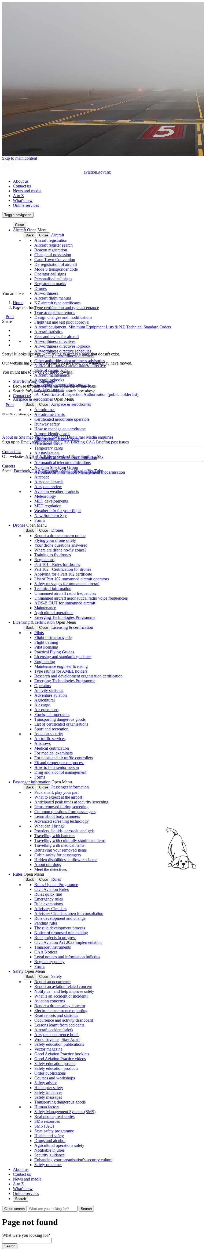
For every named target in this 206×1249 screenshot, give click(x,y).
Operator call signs (50, 274)
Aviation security (48, 733)
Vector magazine (48, 1049)
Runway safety (47, 424)
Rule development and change (60, 918)
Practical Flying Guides (54, 652)
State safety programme (54, 1131)
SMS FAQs (44, 1126)
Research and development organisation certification (78, 676)
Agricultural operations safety (59, 1145)
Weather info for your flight (57, 510)
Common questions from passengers (64, 811)
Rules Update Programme (56, 884)
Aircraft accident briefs (53, 1030)
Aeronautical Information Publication (65, 457)
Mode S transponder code (56, 269)
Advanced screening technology (61, 821)
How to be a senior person (56, 767)
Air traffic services (49, 738)
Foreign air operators (51, 714)
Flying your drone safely (55, 540)
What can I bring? (49, 826)
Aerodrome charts (49, 414)
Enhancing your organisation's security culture (73, 1160)
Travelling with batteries (54, 835)
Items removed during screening (61, 806)
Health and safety (49, 1135)
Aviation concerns (49, 1001)
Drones (40, 288)
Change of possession (52, 254)
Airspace (41, 477)
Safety (18, 971)
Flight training (46, 642)
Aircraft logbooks (49, 380)
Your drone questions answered (60, 545)
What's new (23, 200)
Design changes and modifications (63, 317)
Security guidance (49, 1155)
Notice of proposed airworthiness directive (70, 365)
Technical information (52, 588)
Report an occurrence (52, 981)
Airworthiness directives (54, 341)
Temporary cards (48, 448)
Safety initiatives (48, 1092)
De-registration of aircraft (55, 264)
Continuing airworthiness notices (62, 384)
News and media (27, 191)
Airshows (42, 743)
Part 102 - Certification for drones (62, 569)
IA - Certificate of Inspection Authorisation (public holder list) (86, 394)
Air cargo (42, 705)
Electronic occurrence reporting (60, 1010)
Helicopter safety (48, 1087)
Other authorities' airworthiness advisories (69, 360)
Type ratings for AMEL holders (60, 671)
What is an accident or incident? (61, 996)
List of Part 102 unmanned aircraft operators (71, 579)
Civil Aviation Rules (51, 889)
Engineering (44, 661)
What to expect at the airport (58, 797)
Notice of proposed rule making (61, 932)
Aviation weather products (56, 491)
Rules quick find (48, 894)
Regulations (44, 559)
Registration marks (50, 283)
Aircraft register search (53, 245)
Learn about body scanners (57, 816)
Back (30, 235)
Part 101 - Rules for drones (57, 564)
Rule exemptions (48, 904)
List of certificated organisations (61, 724)
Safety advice (45, 1083)
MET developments (51, 501)
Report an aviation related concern (63, 986)
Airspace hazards (48, 482)
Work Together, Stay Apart (57, 1039)
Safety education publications (59, 1044)
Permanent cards (48, 443)
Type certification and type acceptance (66, 307)
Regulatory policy (49, 961)
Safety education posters (54, 1063)
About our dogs (47, 864)
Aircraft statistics (48, 332)
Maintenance (45, 608)
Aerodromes (44, 409)
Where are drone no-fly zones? (60, 550)
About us (20, 181)
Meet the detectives (50, 869)
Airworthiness (46, 293)
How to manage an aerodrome (60, 429)
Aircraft (19, 230)
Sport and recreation (51, 729)
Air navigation (46, 453)
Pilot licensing (46, 647)
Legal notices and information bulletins (67, 957)
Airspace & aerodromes (33, 399)
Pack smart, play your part (56, 792)
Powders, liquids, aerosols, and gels (64, 831)
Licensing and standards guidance (62, 656)
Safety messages (48, 1097)
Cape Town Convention (54, 259)
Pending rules (45, 923)
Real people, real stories (54, 1116)
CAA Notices (45, 952)
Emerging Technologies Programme (64, 617)
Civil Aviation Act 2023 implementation (68, 942)
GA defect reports (49, 389)
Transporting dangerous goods (60, 719)
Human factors (46, 1107)
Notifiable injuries (49, 1150)
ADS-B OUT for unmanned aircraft (64, 603)
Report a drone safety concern (59, 1005)
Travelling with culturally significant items (69, 840)
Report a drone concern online (60, 535)
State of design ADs (51, 370)
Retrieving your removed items (60, 850)
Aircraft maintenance (52, 375)
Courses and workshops (54, 1078)
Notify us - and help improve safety (64, 991)
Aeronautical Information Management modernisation (79, 472)
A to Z (18, 195)
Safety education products (56, 1068)
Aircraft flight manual (52, 298)
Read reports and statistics (56, 1015)
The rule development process (59, 928)
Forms (39, 520)
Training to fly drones (52, 555)
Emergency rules (48, 899)
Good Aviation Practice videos (60, 1058)
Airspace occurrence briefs (56, 1034)
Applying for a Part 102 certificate (63, 574)
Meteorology (45, 496)
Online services (26, 205)
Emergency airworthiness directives (64, 356)
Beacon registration (50, 250)
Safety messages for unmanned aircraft (67, 583)
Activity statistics (48, 690)
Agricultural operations (53, 612)
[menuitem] (108, 181)
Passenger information (31, 782)
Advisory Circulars (50, 908)
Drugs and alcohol (49, 1140)
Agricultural (44, 700)
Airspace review (48, 486)
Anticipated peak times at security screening (71, 802)
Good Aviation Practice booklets (61, 1054)
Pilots (39, 632)
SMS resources (47, 1121)
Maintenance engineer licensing (61, 666)
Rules (18, 874)
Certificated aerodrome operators (62, 419)
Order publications (50, 1073)
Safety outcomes (48, 1164)
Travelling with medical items (59, 845)
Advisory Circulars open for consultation (68, 913)
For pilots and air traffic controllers (63, 758)
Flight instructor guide (53, 637)
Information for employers (56, 438)
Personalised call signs (53, 279)
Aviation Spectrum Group (56, 467)
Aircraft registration (50, 240)
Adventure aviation (50, 695)
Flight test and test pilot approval (61, 322)
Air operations (46, 709)
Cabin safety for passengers (57, 855)
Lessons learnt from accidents (59, 1025)
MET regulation (47, 506)
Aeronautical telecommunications (62, 462)
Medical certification (51, 748)
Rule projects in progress (55, 937)
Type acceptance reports (54, 312)
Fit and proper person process (59, 762)
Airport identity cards (52, 433)
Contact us (22, 186)
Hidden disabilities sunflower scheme (65, 859)
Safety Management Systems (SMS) (64, 1111)
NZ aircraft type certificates (57, 303)
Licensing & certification (34, 622)
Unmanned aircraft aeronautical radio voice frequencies (81, 598)
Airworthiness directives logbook (62, 346)
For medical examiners (53, 753)
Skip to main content (19, 158)
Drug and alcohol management (60, 772)
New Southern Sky (50, 515)
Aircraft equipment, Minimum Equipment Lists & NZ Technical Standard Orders (102, 327)
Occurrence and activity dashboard (63, 1020)
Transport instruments (52, 947)
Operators (42, 685)
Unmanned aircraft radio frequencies (65, 593)
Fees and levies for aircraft (56, 336)
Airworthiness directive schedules (62, 351)
